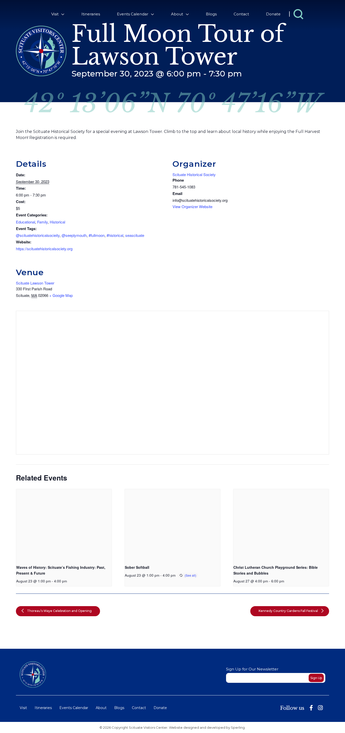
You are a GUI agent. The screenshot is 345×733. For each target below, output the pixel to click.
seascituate (134, 235)
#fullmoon (97, 235)
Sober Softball (137, 567)
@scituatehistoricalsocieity (38, 235)
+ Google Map (61, 295)
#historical (115, 235)
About (177, 14)
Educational (25, 221)
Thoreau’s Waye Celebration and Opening (59, 611)
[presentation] (64, 525)
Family (42, 221)
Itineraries (90, 14)
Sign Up (316, 678)
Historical (57, 221)
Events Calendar (132, 14)
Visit (55, 14)
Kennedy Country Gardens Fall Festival (289, 611)
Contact (241, 14)
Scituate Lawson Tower (35, 283)
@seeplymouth (74, 235)
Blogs (211, 14)
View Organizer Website (192, 206)
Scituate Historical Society (194, 174)
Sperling (238, 727)
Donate (273, 14)
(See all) (190, 575)
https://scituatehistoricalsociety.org (44, 248)
